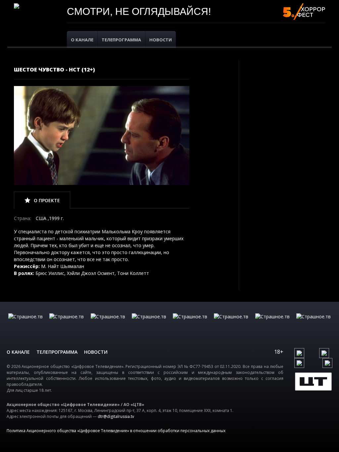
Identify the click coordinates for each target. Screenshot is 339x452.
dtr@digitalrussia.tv (116, 416)
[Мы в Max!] (327, 363)
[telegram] (299, 363)
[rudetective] (231, 323)
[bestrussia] (66, 323)
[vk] (299, 353)
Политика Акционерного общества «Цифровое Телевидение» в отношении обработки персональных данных (116, 430)
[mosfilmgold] (149, 323)
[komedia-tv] (190, 323)
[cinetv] (25, 323)
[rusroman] (272, 323)
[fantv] (108, 323)
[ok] (324, 353)
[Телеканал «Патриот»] (313, 323)
